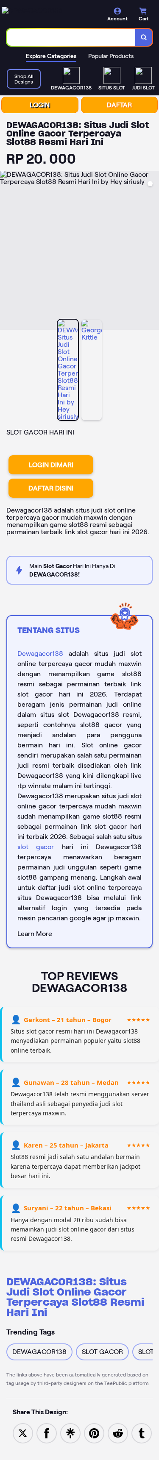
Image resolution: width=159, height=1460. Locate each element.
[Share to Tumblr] (141, 1432)
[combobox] (71, 37)
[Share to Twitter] (23, 1432)
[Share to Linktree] (70, 1432)
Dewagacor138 (40, 653)
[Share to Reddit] (118, 1432)
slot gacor (35, 846)
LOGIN (40, 105)
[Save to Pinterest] (94, 1432)
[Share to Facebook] (46, 1432)
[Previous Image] (7, 251)
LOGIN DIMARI (51, 464)
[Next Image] (152, 251)
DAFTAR (119, 105)
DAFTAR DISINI (50, 488)
